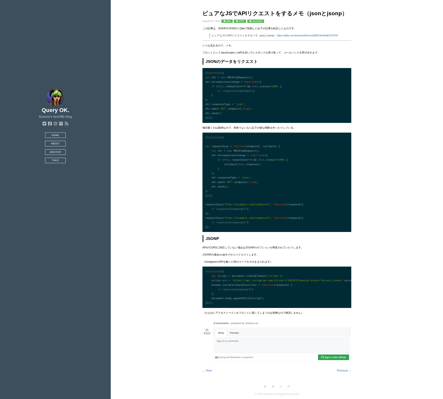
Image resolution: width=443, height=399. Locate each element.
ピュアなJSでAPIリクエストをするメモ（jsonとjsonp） (274, 13)
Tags (55, 160)
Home (55, 135)
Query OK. (55, 110)
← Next (207, 370)
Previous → (344, 370)
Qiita (228, 21)
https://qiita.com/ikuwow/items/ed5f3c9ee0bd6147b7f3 (307, 35)
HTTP (241, 21)
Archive (55, 152)
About (55, 143)
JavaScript (257, 21)
